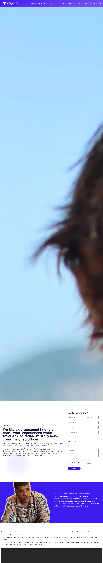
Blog (85, 3)
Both (70, 446)
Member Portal (67, 3)
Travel (71, 444)
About (78, 3)
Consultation (54, 3)
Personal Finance (74, 442)
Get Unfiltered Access (38, 3)
